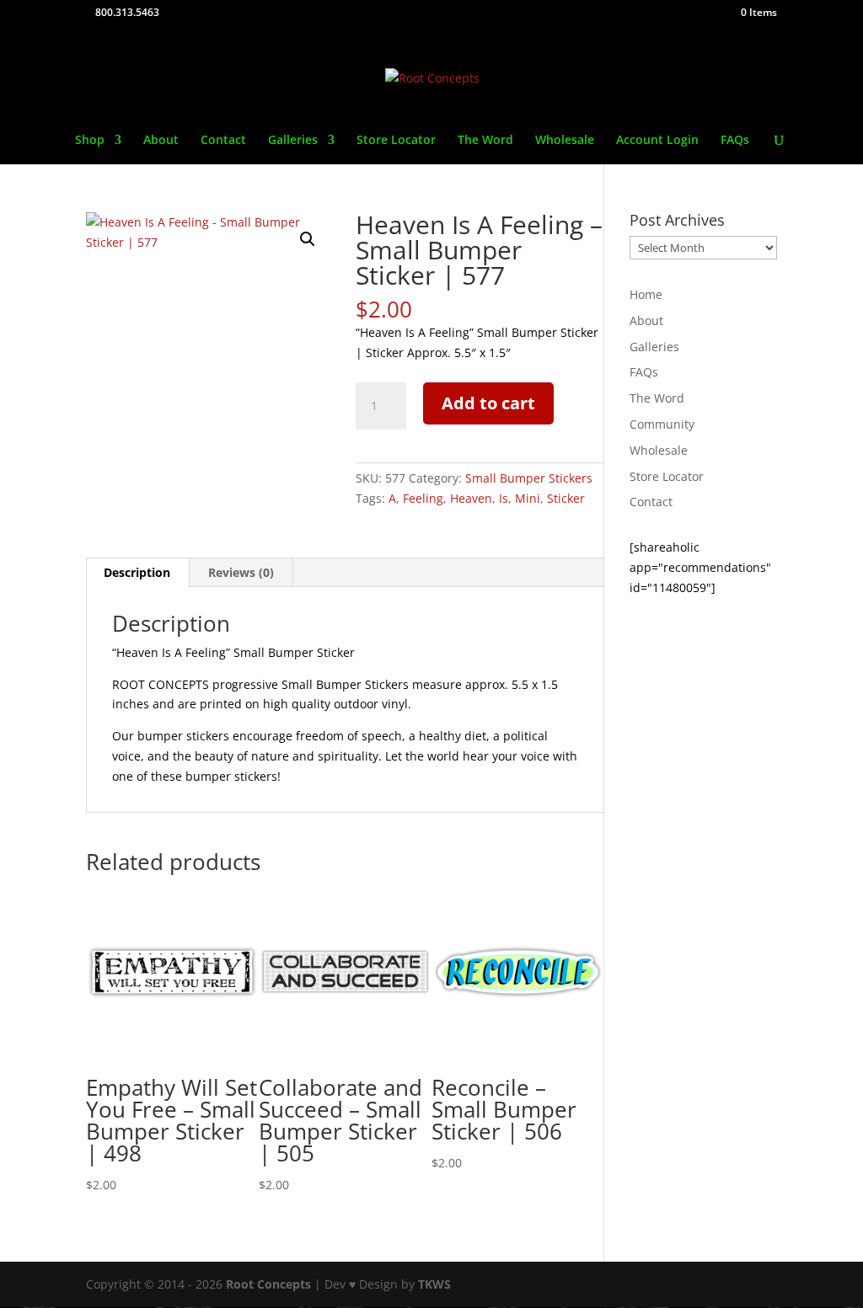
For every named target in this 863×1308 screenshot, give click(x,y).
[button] (307, 239)
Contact (223, 140)
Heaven (471, 498)
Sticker (566, 498)
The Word (485, 140)
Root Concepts (268, 1284)
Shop (90, 140)
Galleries (293, 140)
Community (662, 424)
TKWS (434, 1284)
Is (503, 498)
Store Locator (396, 140)
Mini (527, 498)
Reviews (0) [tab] (241, 572)
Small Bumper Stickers (528, 478)
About (161, 140)
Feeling (423, 498)
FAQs (735, 140)
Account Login (657, 140)
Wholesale (564, 140)
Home (646, 294)
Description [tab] (137, 572)
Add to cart (488, 403)
